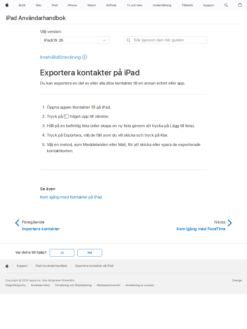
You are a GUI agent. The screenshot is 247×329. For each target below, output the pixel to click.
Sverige (237, 280)
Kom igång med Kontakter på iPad (71, 197)
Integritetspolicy (15, 285)
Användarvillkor (40, 285)
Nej (90, 252)
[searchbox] (165, 40)
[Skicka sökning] (128, 40)
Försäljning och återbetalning (73, 285)
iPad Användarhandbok (36, 17)
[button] (226, 5)
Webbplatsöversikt (108, 285)
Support (22, 266)
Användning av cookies (139, 285)
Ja (62, 252)
